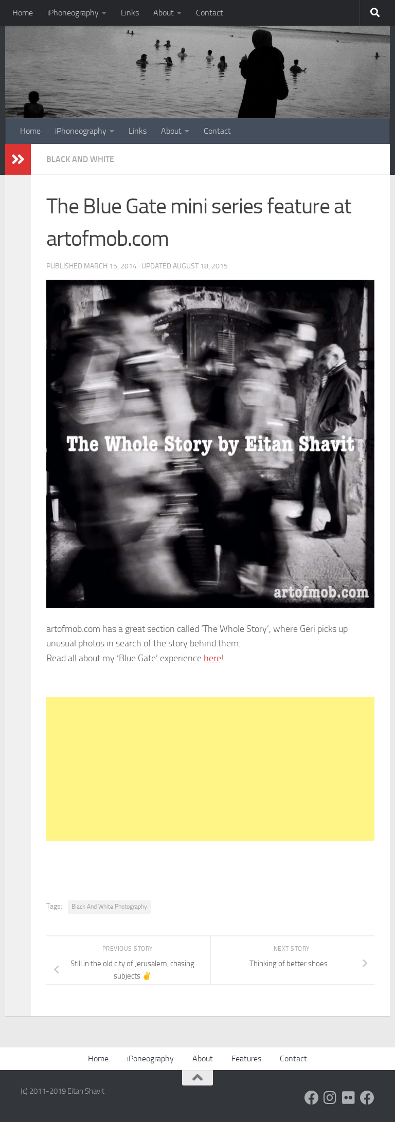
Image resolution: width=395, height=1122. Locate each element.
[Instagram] (330, 1098)
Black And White (80, 159)
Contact (209, 12)
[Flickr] (349, 1098)
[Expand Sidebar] (18, 159)
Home (22, 12)
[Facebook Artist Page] (367, 1098)
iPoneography (150, 1058)
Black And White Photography (109, 906)
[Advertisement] (210, 769)
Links (130, 12)
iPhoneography (73, 12)
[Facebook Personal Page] (311, 1098)
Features (246, 1058)
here (212, 658)
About (163, 12)
